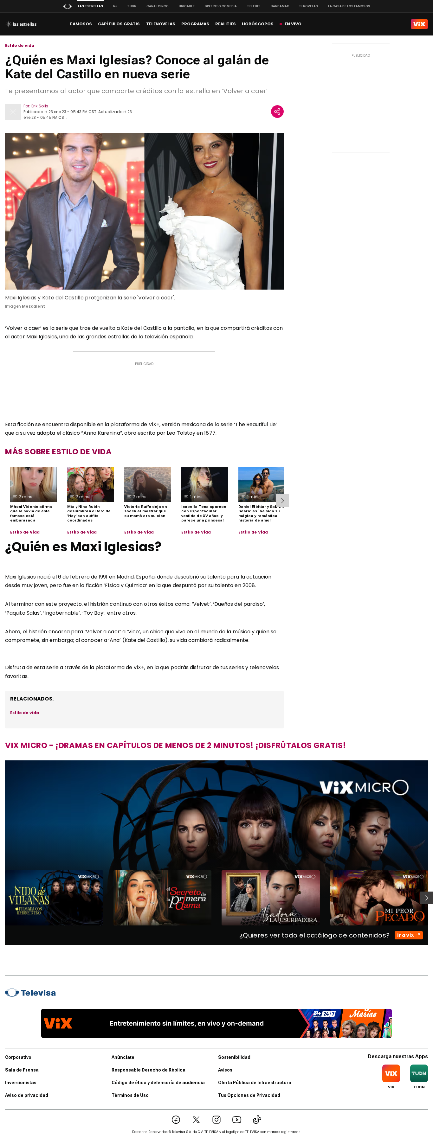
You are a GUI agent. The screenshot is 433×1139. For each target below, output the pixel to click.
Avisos (225, 1069)
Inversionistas (20, 1082)
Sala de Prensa (22, 1069)
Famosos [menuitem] (81, 24)
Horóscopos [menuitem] (258, 24)
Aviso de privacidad (26, 1095)
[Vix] (419, 24)
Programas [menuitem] (195, 24)
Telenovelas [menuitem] (160, 24)
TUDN (131, 6)
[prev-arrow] (1, 897)
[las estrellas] (20, 24)
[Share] (277, 111)
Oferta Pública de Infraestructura (254, 1082)
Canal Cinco (157, 6)
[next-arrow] (282, 500)
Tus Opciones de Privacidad (249, 1095)
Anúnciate (123, 1057)
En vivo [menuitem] (293, 24)
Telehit (254, 6)
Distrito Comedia (221, 6)
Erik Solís (39, 106)
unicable (187, 6)
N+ (115, 6)
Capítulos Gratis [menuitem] (119, 24)
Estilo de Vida (25, 532)
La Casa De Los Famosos (349, 6)
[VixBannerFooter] (216, 1023)
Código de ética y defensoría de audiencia (158, 1082)
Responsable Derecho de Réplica (148, 1069)
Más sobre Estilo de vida (58, 451)
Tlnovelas (308, 6)
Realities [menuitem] (225, 24)
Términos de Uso (130, 1095)
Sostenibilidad (234, 1057)
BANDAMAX (280, 6)
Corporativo (18, 1057)
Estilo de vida (20, 45)
